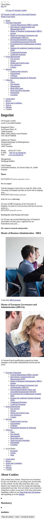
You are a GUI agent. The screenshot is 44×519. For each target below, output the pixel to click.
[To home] (16, 10)
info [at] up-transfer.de (17, 153)
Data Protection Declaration (30, 492)
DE (2, 6)
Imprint (21, 494)
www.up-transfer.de (16, 155)
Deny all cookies (7, 517)
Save (17, 517)
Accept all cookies (27, 517)
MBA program (15, 300)
